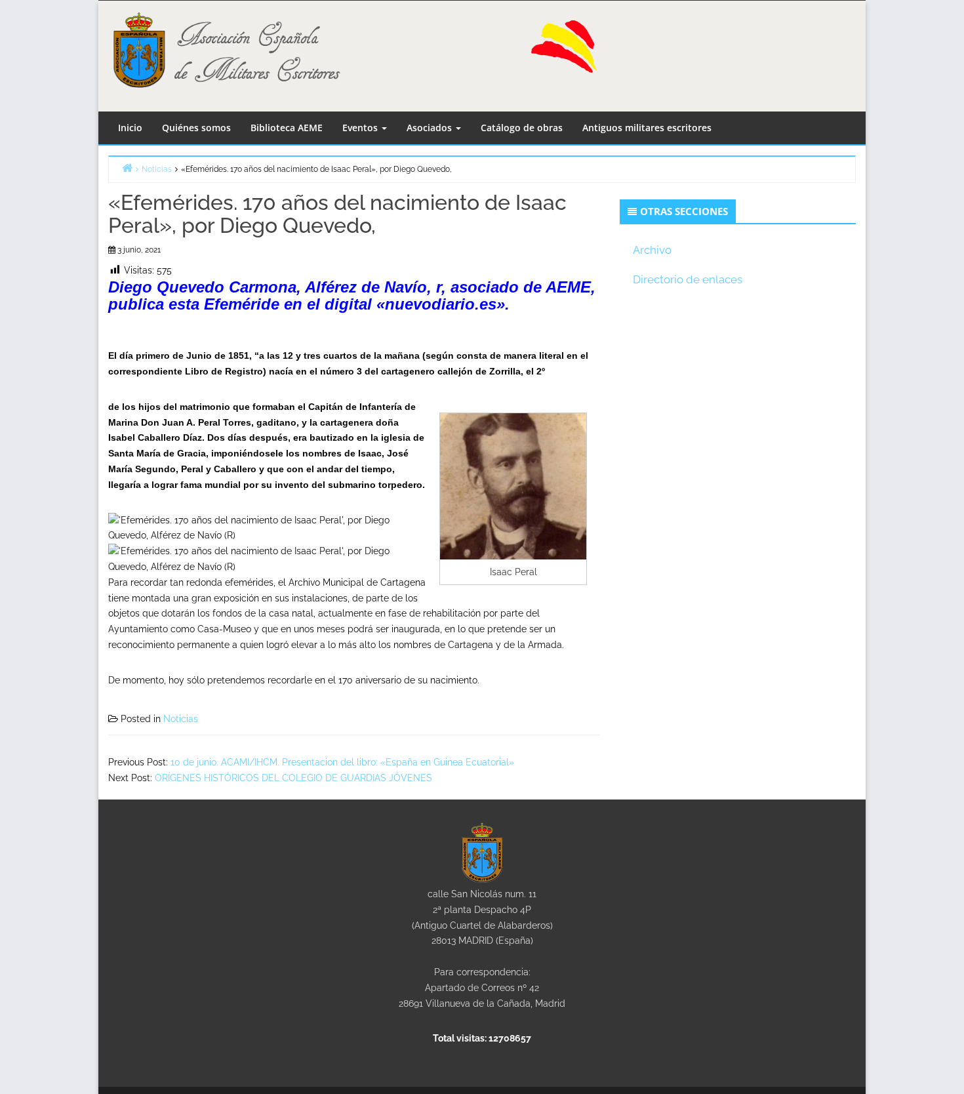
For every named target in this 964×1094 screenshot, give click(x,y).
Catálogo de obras (522, 127)
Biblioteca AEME (287, 127)
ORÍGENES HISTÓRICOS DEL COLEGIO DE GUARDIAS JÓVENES (293, 778)
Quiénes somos (196, 127)
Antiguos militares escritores (647, 127)
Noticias (180, 719)
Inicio (130, 127)
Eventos (361, 127)
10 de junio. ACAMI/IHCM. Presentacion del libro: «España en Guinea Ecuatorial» (342, 762)
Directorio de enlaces (687, 279)
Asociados (430, 127)
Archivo (652, 249)
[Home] (127, 167)
